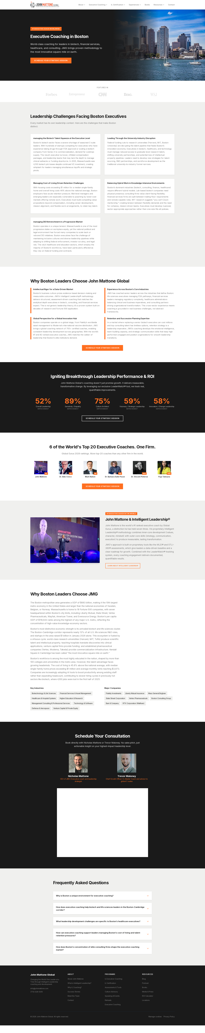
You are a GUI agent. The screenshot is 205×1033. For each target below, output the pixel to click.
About (80, 5)
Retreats (108, 1000)
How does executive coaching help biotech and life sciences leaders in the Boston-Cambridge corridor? (100, 908)
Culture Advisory (111, 992)
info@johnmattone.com (39, 988)
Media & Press (147, 992)
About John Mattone (76, 979)
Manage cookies (155, 1017)
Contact (171, 5)
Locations (146, 1000)
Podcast (145, 983)
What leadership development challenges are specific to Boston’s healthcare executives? (98, 921)
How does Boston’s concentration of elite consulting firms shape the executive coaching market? (97, 948)
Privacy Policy (169, 1017)
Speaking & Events (112, 996)
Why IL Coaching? (75, 987)
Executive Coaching (97, 5)
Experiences (134, 5)
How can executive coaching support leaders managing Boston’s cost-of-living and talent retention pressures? (98, 934)
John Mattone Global (42, 974)
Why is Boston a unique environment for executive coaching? (85, 896)
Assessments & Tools (113, 987)
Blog (144, 979)
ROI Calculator (147, 996)
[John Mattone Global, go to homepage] (44, 5)
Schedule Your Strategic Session (51, 60)
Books (147, 5)
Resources (158, 5)
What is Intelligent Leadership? (79, 983)
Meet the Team (73, 996)
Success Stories (74, 992)
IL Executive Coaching (113, 979)
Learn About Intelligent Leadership (122, 566)
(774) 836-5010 (36, 992)
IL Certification (117, 5)
